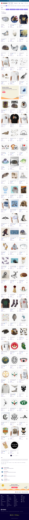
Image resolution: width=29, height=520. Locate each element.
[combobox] (10, 3)
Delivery (15, 496)
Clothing (5, 5)
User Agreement (3, 511)
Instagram (23, 496)
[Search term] (12, 3)
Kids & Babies (23, 5)
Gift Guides (2, 496)
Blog (1, 500)
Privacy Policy (6, 511)
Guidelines (15, 500)
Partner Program (9, 499)
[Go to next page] (18, 455)
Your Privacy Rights (15, 505)
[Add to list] (8, 24)
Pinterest (23, 501)
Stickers (9, 5)
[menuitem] (2, 6)
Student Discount (3, 501)
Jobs (7, 502)
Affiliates (8, 500)
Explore (2, 5)
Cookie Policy (21, 511)
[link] (7, 9)
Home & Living (19, 5)
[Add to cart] (8, 27)
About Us (8, 496)
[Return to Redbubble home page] (4, 3)
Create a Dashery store (9, 505)
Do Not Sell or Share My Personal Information (14, 511)
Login (1, 502)
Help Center (15, 499)
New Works (2, 499)
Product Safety (16, 501)
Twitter (23, 499)
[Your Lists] (25, 3)
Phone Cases (12, 5)
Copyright (15, 502)
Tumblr (23, 500)
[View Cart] (27, 3)
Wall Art (16, 5)
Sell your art (8, 501)
